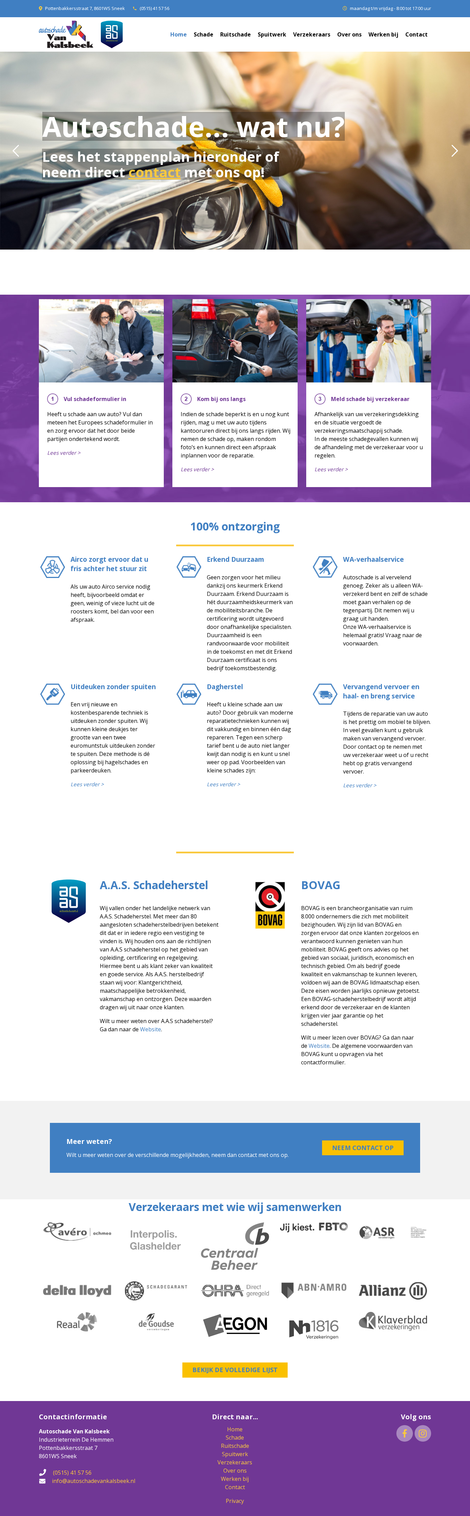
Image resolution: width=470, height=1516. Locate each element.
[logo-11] (392, 1290)
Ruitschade (235, 1446)
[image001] (314, 1329)
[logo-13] (77, 1321)
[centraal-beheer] (235, 1246)
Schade (235, 1437)
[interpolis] (156, 1240)
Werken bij (235, 1479)
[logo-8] (156, 1290)
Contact (235, 1487)
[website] (75, 956)
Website (150, 1029)
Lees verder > (64, 452)
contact (154, 171)
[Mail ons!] (45, 1481)
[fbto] (314, 1227)
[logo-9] (235, 1290)
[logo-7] (77, 1290)
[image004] (392, 1321)
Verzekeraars (234, 1462)
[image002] (235, 1325)
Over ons (235, 1470)
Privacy (235, 1501)
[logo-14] (156, 1321)
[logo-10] (314, 1290)
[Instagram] (423, 1433)
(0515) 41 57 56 (154, 8)
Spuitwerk (235, 1454)
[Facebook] (404, 1433)
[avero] (77, 1231)
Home (235, 1429)
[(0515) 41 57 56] (46, 1472)
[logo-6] (392, 1232)
